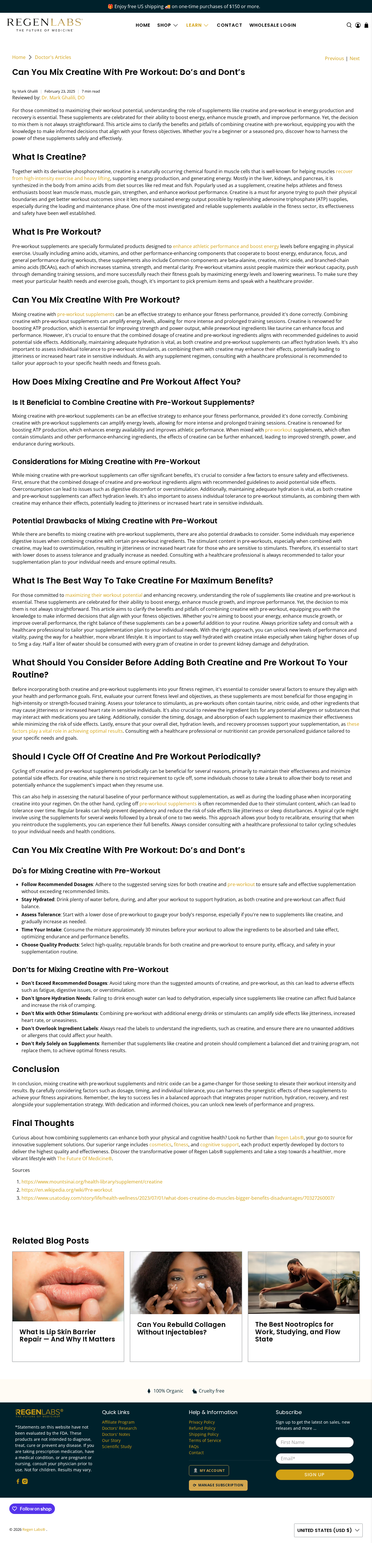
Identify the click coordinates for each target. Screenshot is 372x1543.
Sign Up (315, 1474)
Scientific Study (117, 1446)
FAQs (194, 1446)
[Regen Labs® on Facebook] (18, 1482)
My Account (212, 1470)
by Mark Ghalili (25, 91)
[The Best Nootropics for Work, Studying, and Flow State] (304, 1283)
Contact (229, 25)
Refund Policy (202, 1428)
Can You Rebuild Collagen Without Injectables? (181, 1328)
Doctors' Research (119, 1428)
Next (355, 58)
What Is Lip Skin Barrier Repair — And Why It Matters (67, 1335)
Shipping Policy (204, 1434)
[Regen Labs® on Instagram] (25, 1482)
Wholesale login (272, 25)
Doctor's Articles (53, 57)
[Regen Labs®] (44, 25)
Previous (334, 58)
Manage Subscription (220, 1485)
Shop (164, 25)
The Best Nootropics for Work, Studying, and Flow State (297, 1331)
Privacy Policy (202, 1422)
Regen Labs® (34, 1529)
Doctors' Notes (116, 1434)
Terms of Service (205, 1440)
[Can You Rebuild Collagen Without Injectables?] (186, 1283)
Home (143, 25)
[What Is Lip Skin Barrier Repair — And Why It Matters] (68, 1286)
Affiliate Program (118, 1422)
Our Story (111, 1440)
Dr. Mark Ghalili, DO (63, 97)
